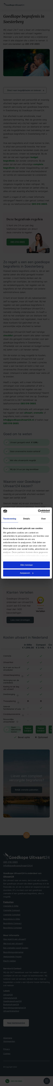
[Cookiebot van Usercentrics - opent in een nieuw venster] (38, 511)
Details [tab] (26, 518)
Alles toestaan (26, 565)
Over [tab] (43, 518)
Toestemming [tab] (9, 518)
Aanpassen (25, 573)
